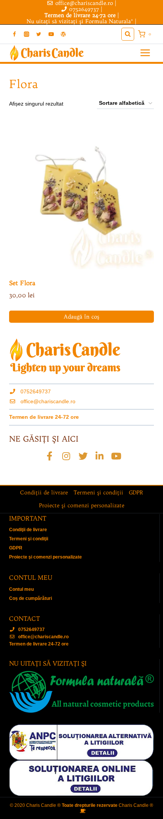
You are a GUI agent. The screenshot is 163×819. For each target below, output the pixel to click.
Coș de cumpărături (30, 598)
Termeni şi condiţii (98, 492)
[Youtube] (116, 456)
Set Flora (22, 283)
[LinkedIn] (100, 456)
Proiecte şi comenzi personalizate (81, 505)
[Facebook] (14, 34)
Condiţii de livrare (44, 492)
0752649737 (84, 9)
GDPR (136, 492)
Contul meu (21, 589)
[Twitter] (38, 34)
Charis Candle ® (136, 805)
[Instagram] (26, 34)
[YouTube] (51, 34)
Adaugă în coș (81, 316)
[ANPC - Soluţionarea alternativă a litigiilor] (81, 742)
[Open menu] (145, 53)
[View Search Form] (127, 34)
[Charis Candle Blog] (63, 34)
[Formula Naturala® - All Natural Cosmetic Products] (81, 692)
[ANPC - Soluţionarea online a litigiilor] (81, 778)
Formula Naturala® (109, 21)
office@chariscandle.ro (47, 401)
